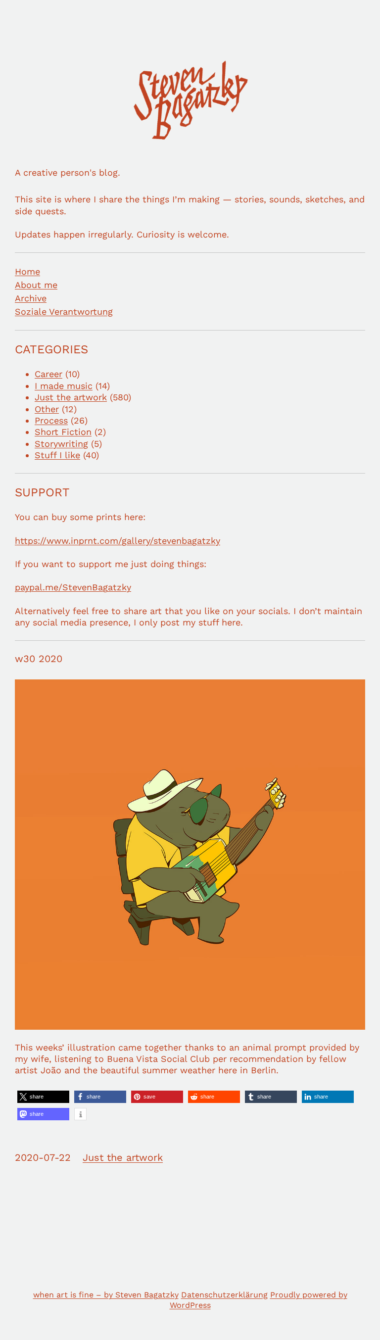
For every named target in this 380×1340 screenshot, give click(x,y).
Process (51, 420)
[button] (43, 1097)
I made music (64, 386)
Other (47, 409)
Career (48, 374)
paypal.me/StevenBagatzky (73, 587)
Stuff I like (57, 455)
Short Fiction (63, 432)
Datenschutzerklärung (224, 1294)
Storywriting (61, 443)
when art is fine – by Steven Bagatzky (106, 1294)
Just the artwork (71, 397)
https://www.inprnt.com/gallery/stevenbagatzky (117, 540)
